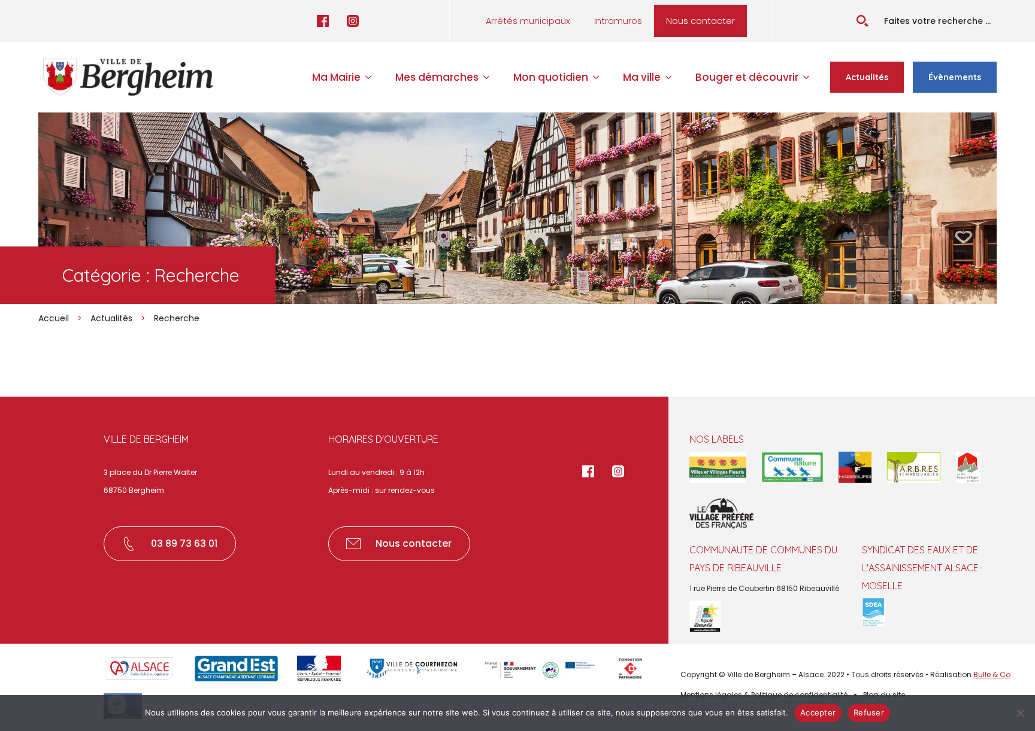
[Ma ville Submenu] (672, 77)
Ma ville (642, 77)
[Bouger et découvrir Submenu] (809, 77)
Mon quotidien (550, 77)
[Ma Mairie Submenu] (372, 77)
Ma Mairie (336, 77)
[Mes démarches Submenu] (490, 77)
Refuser (869, 712)
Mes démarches (437, 77)
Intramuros (618, 21)
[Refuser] (1020, 713)
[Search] (862, 20)
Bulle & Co (991, 674)
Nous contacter (700, 21)
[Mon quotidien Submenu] (599, 77)
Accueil (53, 318)
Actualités (111, 318)
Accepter (818, 712)
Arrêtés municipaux (528, 21)
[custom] (323, 21)
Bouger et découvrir (746, 77)
